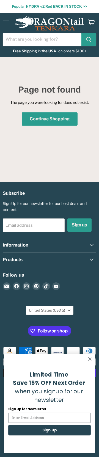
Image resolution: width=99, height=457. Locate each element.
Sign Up (49, 430)
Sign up (79, 225)
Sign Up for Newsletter (27, 409)
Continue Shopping (50, 118)
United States (47, 310)
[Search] (88, 39)
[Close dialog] (90, 359)
